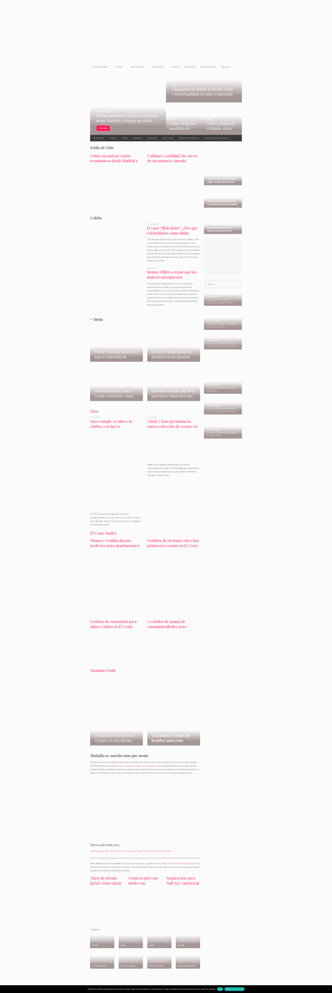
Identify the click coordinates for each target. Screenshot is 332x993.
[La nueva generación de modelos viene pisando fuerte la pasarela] (173, 360)
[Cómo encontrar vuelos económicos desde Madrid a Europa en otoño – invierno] (128, 133)
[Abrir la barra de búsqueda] (238, 67)
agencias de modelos (146, 765)
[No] (328, 989)
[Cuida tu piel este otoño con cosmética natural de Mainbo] (145, 904)
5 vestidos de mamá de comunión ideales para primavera (166, 626)
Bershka (109, 851)
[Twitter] (221, 5)
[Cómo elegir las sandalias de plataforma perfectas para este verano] (185, 133)
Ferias (125, 138)
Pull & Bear (166, 851)
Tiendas (113, 138)
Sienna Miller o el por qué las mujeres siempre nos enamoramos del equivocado (171, 277)
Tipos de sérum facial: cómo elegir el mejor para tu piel (106, 885)
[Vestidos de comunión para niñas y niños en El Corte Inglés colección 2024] (116, 662)
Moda (119, 67)
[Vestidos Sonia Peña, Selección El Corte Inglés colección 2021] (102, 946)
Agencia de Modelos (189, 138)
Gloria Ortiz (120, 851)
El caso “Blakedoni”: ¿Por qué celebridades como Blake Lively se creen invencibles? (172, 232)
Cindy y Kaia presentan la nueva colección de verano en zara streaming (172, 426)
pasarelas (131, 765)
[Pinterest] (237, 5)
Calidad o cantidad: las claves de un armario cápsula (172, 158)
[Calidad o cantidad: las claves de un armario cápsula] (173, 198)
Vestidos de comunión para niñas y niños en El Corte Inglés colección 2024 (113, 626)
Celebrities (98, 138)
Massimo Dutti (103, 670)
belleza (188, 863)
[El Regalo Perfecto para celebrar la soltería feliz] (221, 436)
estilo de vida (175, 863)
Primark (147, 851)
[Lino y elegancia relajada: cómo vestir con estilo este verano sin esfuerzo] (223, 133)
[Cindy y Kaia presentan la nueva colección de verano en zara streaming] (116, 352)
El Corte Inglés (103, 533)
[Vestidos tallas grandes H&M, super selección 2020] (159, 946)
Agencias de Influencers (216, 138)
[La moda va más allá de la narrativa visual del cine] (173, 394)
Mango (100, 851)
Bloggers (189, 67)
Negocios (157, 67)
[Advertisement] (166, 44)
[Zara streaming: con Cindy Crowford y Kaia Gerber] (116, 399)
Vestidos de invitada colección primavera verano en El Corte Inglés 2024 (173, 545)
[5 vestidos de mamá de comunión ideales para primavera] (173, 661)
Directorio (168, 138)
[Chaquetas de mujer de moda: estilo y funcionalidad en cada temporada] (204, 100)
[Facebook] (215, 5)
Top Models (137, 67)
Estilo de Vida (208, 67)
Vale (220, 989)
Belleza (225, 67)
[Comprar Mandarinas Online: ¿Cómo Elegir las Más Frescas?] (221, 412)
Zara (94, 411)
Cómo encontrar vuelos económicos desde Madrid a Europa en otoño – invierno (114, 160)
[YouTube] (232, 5)
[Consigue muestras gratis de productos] (221, 392)
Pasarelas (137, 138)
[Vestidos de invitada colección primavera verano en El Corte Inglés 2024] (173, 574)
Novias (175, 67)
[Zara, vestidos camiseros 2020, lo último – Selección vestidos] (159, 963)
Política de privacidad (234, 989)
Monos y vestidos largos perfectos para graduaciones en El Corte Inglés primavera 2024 (115, 548)
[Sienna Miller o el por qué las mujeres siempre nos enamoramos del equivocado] (116, 286)
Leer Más (103, 128)
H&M (92, 851)
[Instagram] (226, 5)
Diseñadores (100, 67)
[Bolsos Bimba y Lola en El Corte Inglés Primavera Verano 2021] (131, 946)
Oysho (156, 851)
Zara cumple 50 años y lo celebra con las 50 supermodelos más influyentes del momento (116, 429)
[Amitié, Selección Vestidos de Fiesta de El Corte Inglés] (102, 967)
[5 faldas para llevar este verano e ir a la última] (116, 743)
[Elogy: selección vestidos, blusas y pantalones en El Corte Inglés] (131, 964)
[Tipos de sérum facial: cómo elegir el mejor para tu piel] (107, 921)
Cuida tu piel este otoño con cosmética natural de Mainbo (143, 885)
